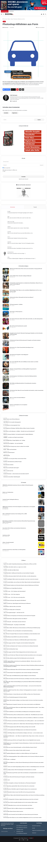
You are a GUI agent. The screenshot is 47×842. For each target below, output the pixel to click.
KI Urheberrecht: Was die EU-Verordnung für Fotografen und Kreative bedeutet (25, 340)
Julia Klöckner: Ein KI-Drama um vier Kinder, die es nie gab (21, 11)
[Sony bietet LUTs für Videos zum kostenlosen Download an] (41, 531)
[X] (12, 101)
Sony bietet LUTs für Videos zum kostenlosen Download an (14, 528)
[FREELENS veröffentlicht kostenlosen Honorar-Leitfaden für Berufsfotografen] (41, 488)
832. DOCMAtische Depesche (22, 827)
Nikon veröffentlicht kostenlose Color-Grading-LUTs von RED (15, 513)
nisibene (9, 226)
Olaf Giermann (5, 27)
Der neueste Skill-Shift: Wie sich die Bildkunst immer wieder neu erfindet (24, 361)
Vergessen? (42, 165)
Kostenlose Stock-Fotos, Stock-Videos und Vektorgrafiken (14, 549)
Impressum (34, 832)
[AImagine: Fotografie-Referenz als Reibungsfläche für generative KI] (6, 371)
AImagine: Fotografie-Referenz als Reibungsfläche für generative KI (23, 368)
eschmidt (9, 231)
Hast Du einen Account (23, 179)
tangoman (9, 241)
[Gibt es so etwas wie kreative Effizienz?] (6, 400)
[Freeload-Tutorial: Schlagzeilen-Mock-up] (41, 502)
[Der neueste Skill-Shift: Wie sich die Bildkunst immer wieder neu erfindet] (6, 364)
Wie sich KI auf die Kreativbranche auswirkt (18, 325)
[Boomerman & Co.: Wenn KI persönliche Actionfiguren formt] (6, 350)
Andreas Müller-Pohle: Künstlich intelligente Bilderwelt (20, 275)
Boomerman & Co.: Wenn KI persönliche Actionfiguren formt (21, 347)
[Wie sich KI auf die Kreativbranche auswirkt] (6, 328)
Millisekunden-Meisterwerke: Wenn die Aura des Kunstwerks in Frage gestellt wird (26, 268)
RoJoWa (9, 211)
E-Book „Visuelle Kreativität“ (8, 542)
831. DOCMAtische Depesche (22, 833)
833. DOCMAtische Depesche (22, 825)
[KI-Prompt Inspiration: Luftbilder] (6, 307)
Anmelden (23, 176)
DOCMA (31, 838)
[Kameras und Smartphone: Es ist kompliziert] (6, 407)
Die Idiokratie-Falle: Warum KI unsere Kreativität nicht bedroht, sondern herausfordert (26, 390)
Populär (35, 207)
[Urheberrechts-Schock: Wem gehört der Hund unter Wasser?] (6, 300)
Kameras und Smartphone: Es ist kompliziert (18, 404)
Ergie (8, 216)
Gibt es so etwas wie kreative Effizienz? (17, 397)
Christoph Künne (11, 252)
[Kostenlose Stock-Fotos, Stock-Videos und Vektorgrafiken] (41, 552)
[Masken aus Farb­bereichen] (41, 495)
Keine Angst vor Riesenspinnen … (16, 311)
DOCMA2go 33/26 (20, 831)
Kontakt (33, 828)
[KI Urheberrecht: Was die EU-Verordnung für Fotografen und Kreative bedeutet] (6, 343)
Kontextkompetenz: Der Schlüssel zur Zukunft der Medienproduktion (23, 376)
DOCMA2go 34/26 (20, 829)
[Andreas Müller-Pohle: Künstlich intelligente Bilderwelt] (6, 278)
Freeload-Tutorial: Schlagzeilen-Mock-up (11, 499)
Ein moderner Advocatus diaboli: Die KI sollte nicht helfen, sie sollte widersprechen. (26, 318)
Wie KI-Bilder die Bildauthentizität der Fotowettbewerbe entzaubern (23, 383)
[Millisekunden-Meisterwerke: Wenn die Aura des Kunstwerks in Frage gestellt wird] (6, 271)
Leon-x (9, 236)
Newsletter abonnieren (36, 825)
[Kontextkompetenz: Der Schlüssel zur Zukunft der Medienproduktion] (6, 378)
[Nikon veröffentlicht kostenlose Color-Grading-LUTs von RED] (41, 516)
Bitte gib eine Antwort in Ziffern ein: (10, 170)
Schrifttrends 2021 (6, 535)
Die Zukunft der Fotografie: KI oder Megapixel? (19, 354)
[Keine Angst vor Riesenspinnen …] (6, 314)
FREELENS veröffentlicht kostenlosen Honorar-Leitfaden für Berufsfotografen (18, 485)
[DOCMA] (9, 14)
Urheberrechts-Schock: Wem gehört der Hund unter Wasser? (21, 297)
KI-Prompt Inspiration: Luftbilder (16, 304)
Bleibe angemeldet (6, 167)
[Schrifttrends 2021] (41, 538)
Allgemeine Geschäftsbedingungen (38, 830)
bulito (9, 257)
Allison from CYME (11, 221)
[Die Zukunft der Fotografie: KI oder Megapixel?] (6, 357)
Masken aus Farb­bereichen (8, 492)
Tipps (4, 21)
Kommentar (12, 207)
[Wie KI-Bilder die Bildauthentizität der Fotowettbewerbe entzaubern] (6, 386)
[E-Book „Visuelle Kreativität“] (41, 545)
